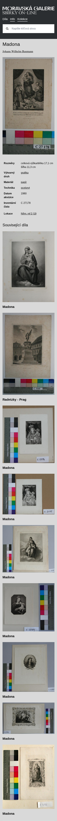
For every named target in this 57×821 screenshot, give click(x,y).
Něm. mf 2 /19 (28, 213)
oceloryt (25, 187)
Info (12, 19)
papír (24, 182)
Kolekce (22, 19)
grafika (24, 172)
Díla (5, 19)
